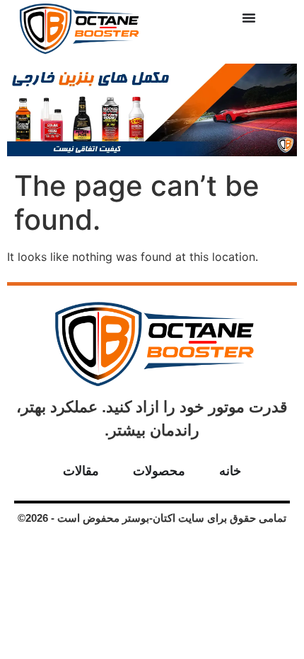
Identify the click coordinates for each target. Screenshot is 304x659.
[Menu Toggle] (249, 18)
